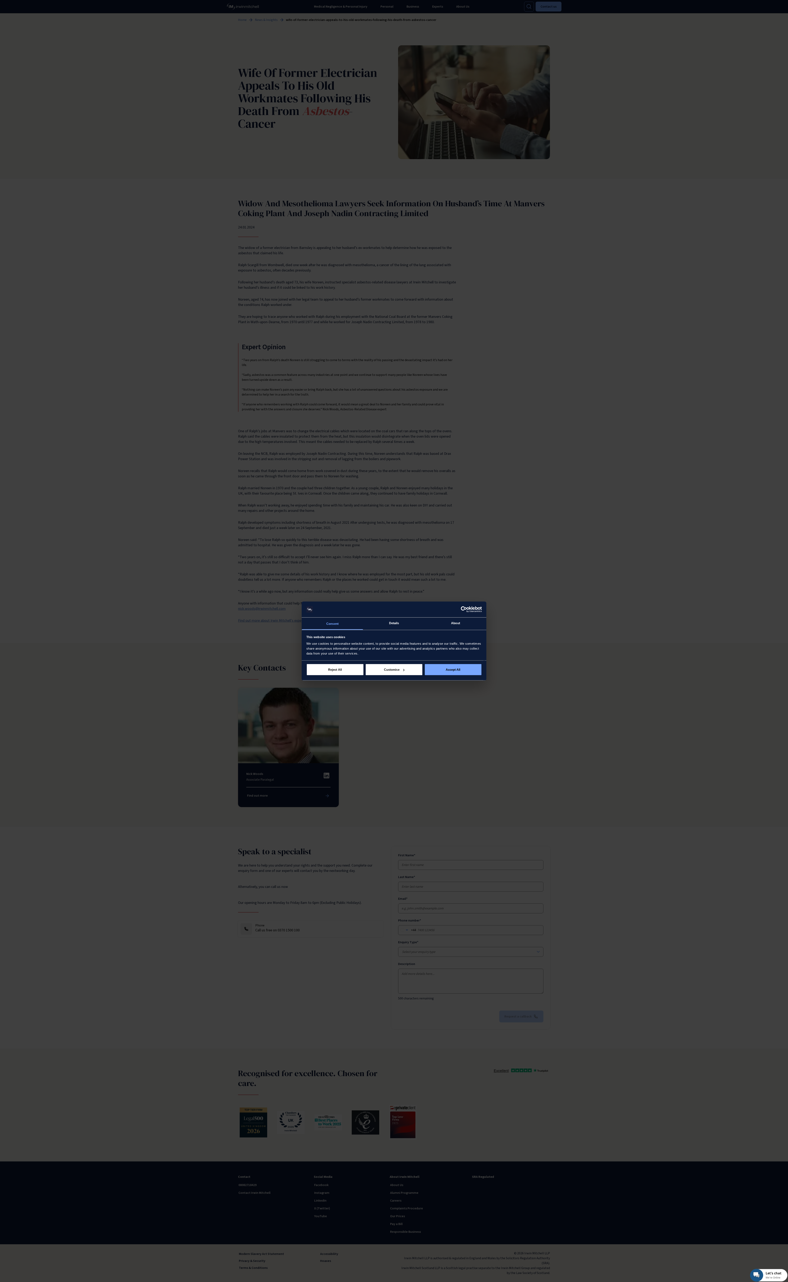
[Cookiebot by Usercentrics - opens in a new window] (464, 609)
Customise (392, 669)
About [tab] (455, 623)
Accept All (453, 669)
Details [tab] (394, 623)
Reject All (335, 669)
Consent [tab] (332, 623)
